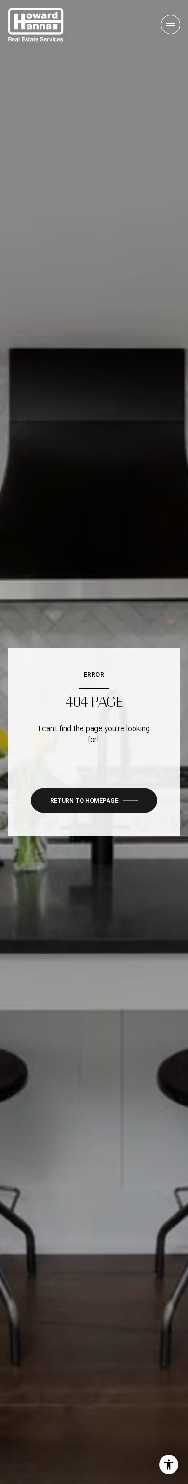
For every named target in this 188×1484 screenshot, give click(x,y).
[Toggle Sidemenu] (170, 24)
